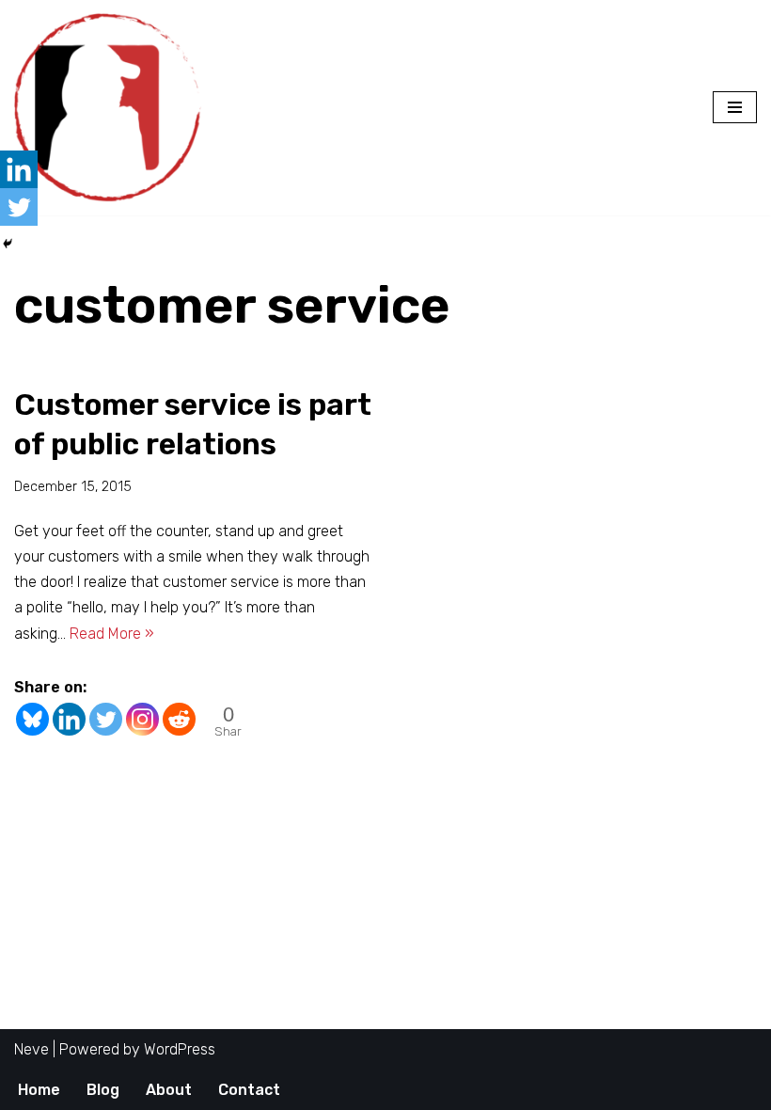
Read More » (112, 633)
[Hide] (7, 243)
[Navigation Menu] (735, 107)
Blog (103, 1090)
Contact (249, 1090)
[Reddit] (179, 719)
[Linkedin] (69, 719)
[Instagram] (142, 719)
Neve (31, 1049)
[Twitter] (105, 719)
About (169, 1090)
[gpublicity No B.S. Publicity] (113, 107)
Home (39, 1090)
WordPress (179, 1049)
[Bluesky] (32, 719)
